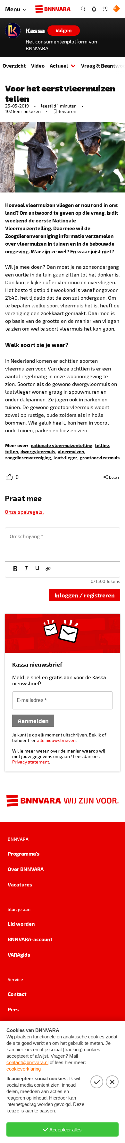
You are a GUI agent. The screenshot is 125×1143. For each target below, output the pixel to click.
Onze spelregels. (24, 512)
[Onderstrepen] (37, 569)
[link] (61, 445)
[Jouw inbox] (94, 9)
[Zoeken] (83, 9)
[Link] (48, 569)
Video (38, 65)
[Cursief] (26, 569)
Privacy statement (30, 761)
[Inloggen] (105, 9)
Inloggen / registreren (84, 595)
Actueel (59, 65)
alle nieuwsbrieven (56, 740)
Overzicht (14, 65)
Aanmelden (33, 720)
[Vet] (15, 569)
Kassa (35, 30)
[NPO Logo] (116, 9)
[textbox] (62, 544)
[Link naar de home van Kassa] (13, 30)
